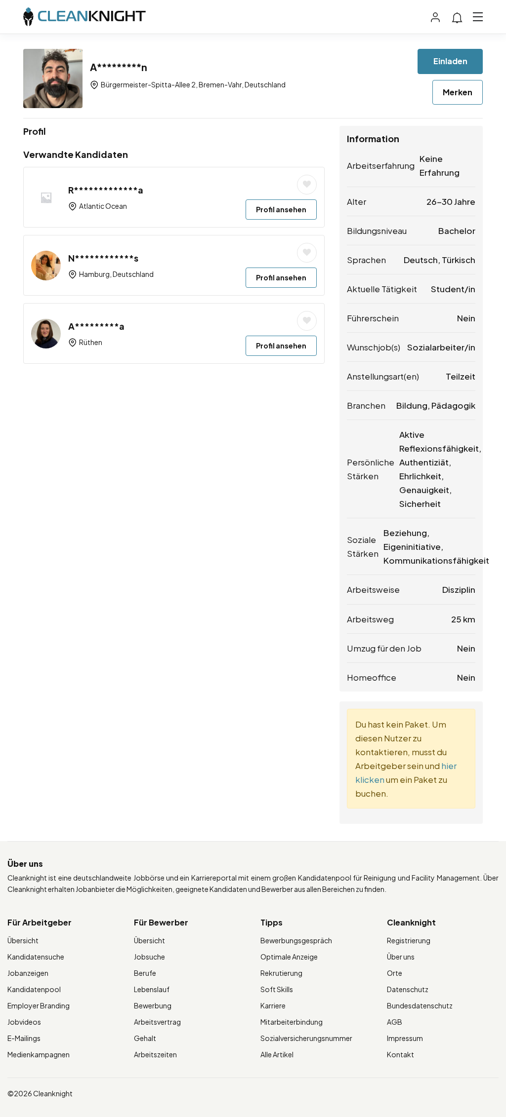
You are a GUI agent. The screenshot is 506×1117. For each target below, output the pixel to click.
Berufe (145, 972)
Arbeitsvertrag (157, 1021)
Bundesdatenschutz (420, 1005)
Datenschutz (407, 989)
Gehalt (145, 1038)
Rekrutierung (281, 972)
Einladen (450, 61)
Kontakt (400, 1054)
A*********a (96, 326)
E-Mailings (24, 1038)
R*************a (105, 189)
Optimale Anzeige (289, 956)
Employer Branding (38, 1005)
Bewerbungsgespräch (296, 940)
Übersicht (23, 940)
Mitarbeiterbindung (291, 1021)
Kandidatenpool (34, 989)
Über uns (401, 956)
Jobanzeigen (27, 972)
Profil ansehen (281, 209)
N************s (103, 258)
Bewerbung (152, 1005)
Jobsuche (149, 956)
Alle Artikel (277, 1054)
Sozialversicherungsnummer (306, 1038)
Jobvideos (24, 1021)
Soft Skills (276, 989)
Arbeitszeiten (155, 1054)
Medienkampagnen (38, 1054)
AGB (394, 1021)
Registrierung (408, 940)
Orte (394, 972)
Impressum (405, 1038)
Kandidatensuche (35, 956)
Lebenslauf (151, 989)
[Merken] (307, 184)
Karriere (273, 1005)
